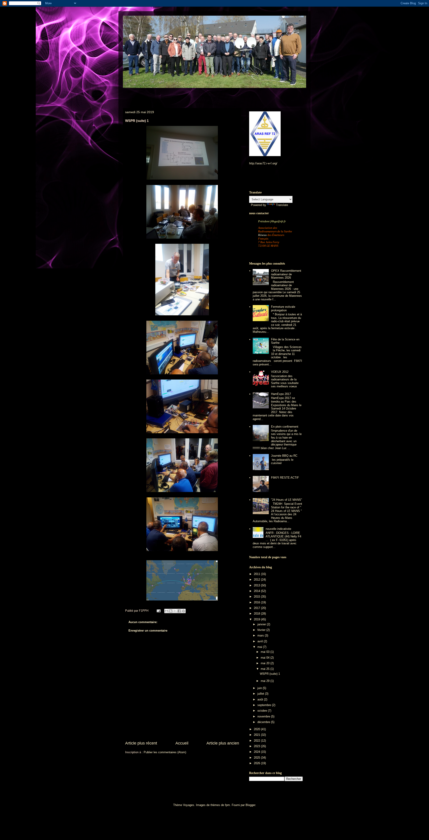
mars (261, 635)
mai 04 (265, 657)
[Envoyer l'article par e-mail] (158, 610)
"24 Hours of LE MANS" (286, 499)
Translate (282, 205)
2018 (257, 613)
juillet (261, 693)
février (261, 630)
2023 (257, 746)
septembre (264, 705)
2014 (257, 591)
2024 (257, 751)
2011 (257, 574)
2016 (257, 602)
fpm (227, 805)
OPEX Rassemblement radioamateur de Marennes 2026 (286, 274)
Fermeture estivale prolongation (283, 308)
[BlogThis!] (170, 611)
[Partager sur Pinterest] (183, 611)
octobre (262, 710)
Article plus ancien (222, 743)
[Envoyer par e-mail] (166, 611)
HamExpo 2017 (281, 394)
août (260, 699)
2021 (257, 734)
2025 (257, 757)
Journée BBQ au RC (284, 455)
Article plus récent (141, 743)
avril (260, 641)
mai (260, 647)
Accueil (181, 743)
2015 (257, 596)
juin (260, 688)
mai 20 (265, 663)
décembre (264, 722)
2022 (257, 740)
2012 (257, 579)
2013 (257, 585)
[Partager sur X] (175, 611)
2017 (257, 608)
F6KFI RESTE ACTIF (285, 477)
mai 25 (265, 668)
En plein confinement (284, 426)
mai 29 (265, 681)
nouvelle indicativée (278, 528)
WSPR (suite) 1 (270, 673)
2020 (257, 729)
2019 (257, 619)
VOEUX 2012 (279, 371)
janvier (262, 624)
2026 (257, 763)
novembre (264, 716)
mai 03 (265, 651)
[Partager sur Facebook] (179, 611)
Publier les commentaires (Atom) (165, 752)
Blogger (250, 805)
